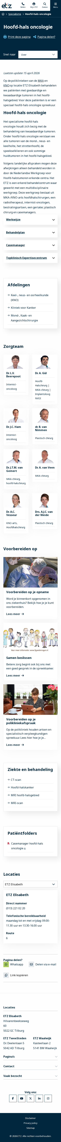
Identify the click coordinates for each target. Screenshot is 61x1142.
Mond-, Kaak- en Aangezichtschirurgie (24, 318)
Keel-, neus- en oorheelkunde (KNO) (29, 297)
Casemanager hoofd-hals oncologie (27, 846)
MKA (41, 81)
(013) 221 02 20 (15, 908)
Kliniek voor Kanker (23, 308)
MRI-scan (17, 803)
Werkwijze (13, 219)
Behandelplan (15, 232)
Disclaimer (30, 1118)
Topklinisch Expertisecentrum (26, 258)
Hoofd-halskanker (22, 787)
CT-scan (16, 780)
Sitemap (30, 1127)
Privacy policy (30, 1123)
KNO (6, 85)
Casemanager (15, 245)
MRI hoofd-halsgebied (25, 795)
